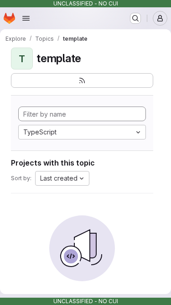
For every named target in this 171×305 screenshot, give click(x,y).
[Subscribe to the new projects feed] (82, 80)
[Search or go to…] (135, 18)
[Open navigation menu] (26, 18)
